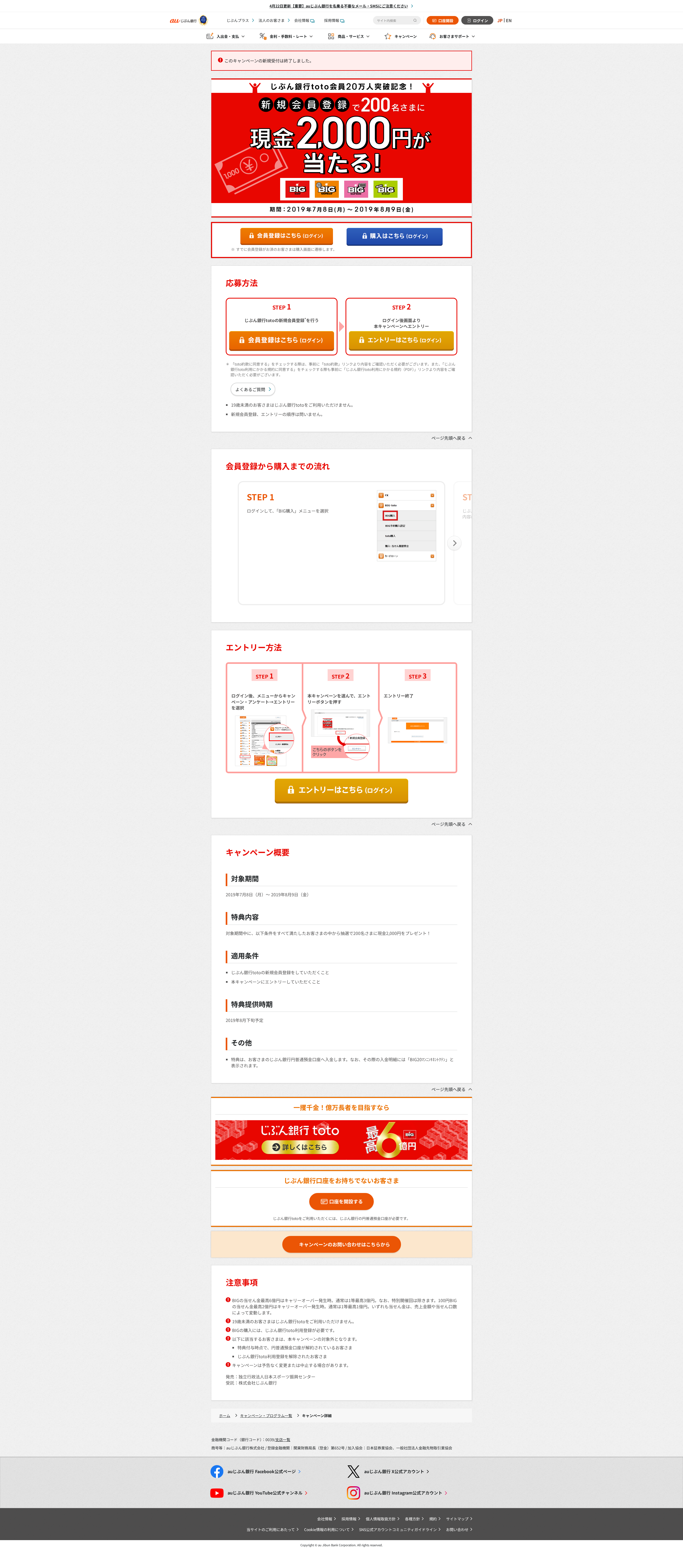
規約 (433, 1518)
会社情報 (301, 20)
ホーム (224, 1415)
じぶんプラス (238, 20)
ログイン (480, 20)
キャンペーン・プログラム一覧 (266, 1415)
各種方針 (412, 1518)
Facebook (262, 1471)
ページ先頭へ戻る (448, 438)
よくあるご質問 (250, 389)
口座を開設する (346, 1201)
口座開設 (445, 20)
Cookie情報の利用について (327, 1529)
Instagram (403, 1493)
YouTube (265, 1493)
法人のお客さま (272, 20)
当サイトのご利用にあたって (271, 1529)
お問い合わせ (457, 1529)
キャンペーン (406, 36)
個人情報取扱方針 (381, 1518)
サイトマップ (457, 1518)
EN (509, 20)
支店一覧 (282, 1439)
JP (500, 20)
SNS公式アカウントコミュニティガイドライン (398, 1529)
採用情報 (331, 20)
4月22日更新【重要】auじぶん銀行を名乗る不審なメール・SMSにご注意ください (338, 6)
